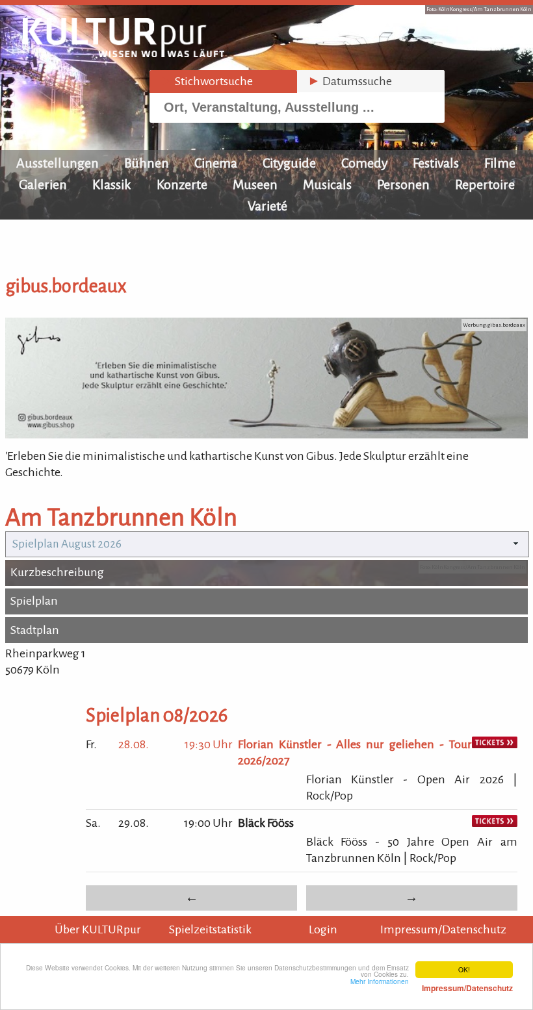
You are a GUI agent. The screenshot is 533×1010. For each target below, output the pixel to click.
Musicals (327, 184)
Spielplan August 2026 (67, 544)
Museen (255, 184)
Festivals (436, 163)
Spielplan (34, 600)
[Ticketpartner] (494, 744)
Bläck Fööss (266, 822)
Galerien (43, 184)
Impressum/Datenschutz (443, 929)
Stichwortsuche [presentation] (206, 81)
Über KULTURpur (98, 929)
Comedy (364, 163)
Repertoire (485, 184)
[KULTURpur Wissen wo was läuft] (123, 53)
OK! (464, 969)
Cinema (215, 163)
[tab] (223, 81)
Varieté (267, 206)
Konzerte (182, 184)
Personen (403, 184)
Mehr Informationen (431, 984)
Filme (499, 163)
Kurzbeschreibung (57, 572)
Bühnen (146, 163)
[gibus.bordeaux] (266, 434)
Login (323, 929)
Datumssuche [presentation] (349, 81)
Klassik (111, 184)
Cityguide (289, 163)
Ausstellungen (57, 163)
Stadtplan (34, 630)
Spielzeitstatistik (210, 929)
